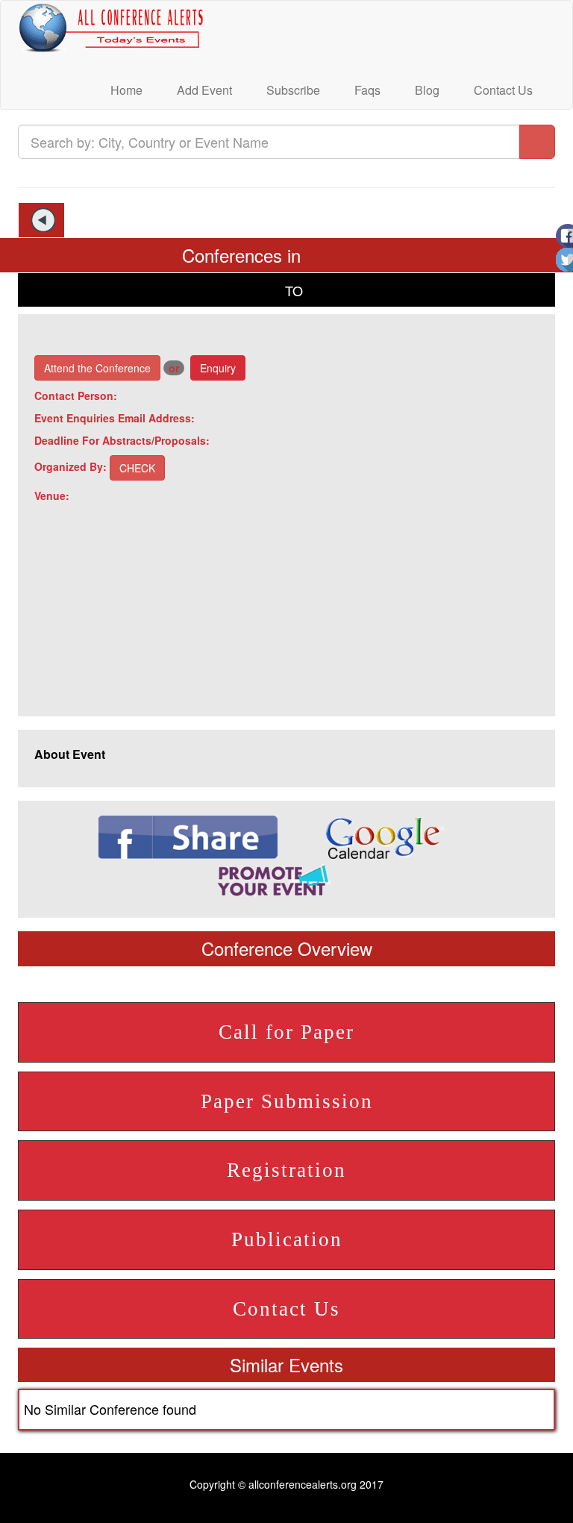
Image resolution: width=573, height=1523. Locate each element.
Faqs (366, 89)
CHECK (137, 467)
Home (125, 89)
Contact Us (502, 89)
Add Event (203, 89)
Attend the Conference (97, 367)
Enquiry (218, 367)
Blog (425, 89)
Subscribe (291, 89)
